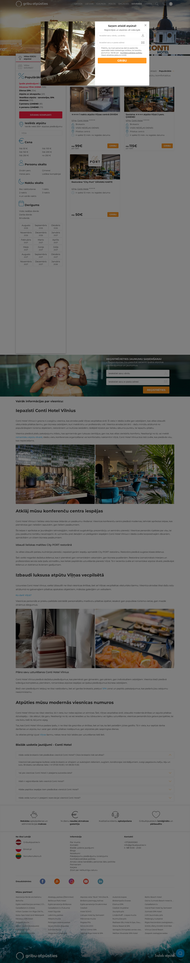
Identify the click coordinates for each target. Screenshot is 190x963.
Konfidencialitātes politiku (131, 53)
